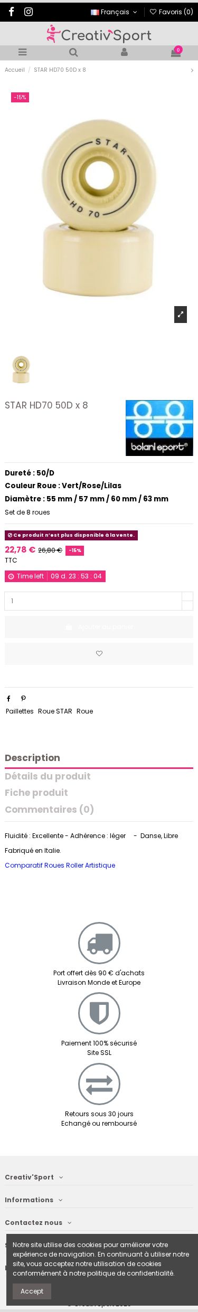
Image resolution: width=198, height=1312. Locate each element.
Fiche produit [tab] (36, 793)
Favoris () (175, 11)
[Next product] (192, 69)
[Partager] (9, 698)
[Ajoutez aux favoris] (99, 654)
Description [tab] (32, 758)
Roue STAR (55, 711)
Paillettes (20, 711)
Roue (85, 711)
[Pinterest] (23, 698)
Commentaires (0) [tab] (49, 810)
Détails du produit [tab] (48, 777)
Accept (32, 1291)
